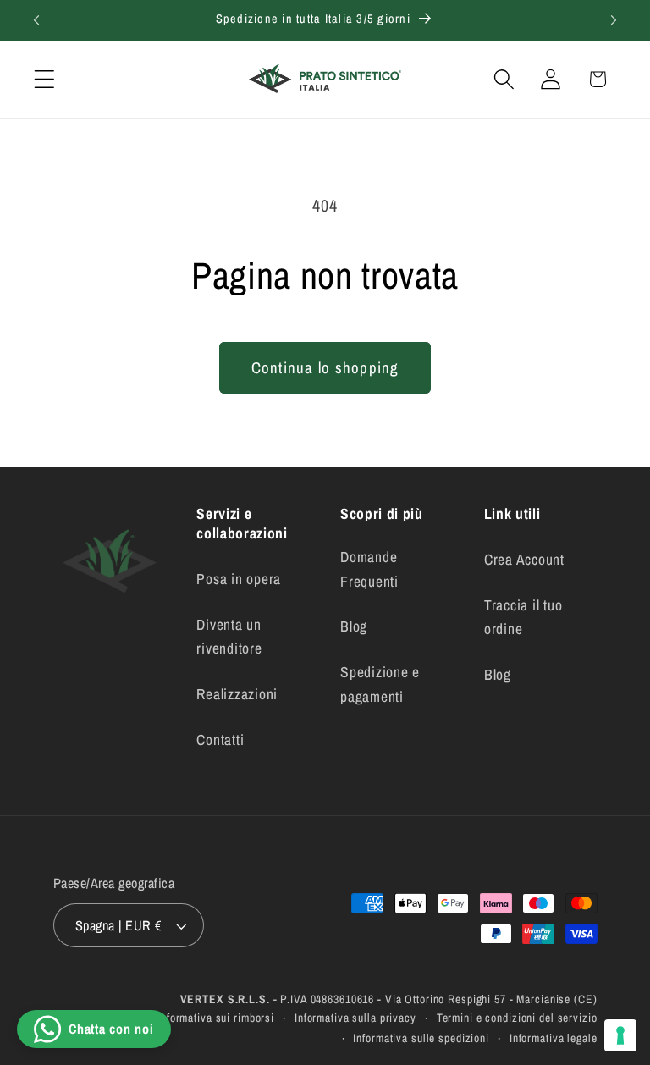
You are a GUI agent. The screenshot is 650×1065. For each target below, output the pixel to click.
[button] (44, 79)
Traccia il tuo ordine (523, 617)
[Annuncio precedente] (36, 20)
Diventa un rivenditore (229, 637)
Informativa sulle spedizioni (421, 1038)
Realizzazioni (237, 694)
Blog (353, 626)
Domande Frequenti (369, 569)
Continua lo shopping (325, 367)
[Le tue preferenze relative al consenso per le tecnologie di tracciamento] (620, 1035)
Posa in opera (238, 578)
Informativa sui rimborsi (215, 1017)
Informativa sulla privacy (355, 1017)
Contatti (220, 739)
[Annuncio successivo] (613, 20)
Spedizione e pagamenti (380, 684)
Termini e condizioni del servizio (517, 1017)
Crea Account (524, 559)
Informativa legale (554, 1038)
